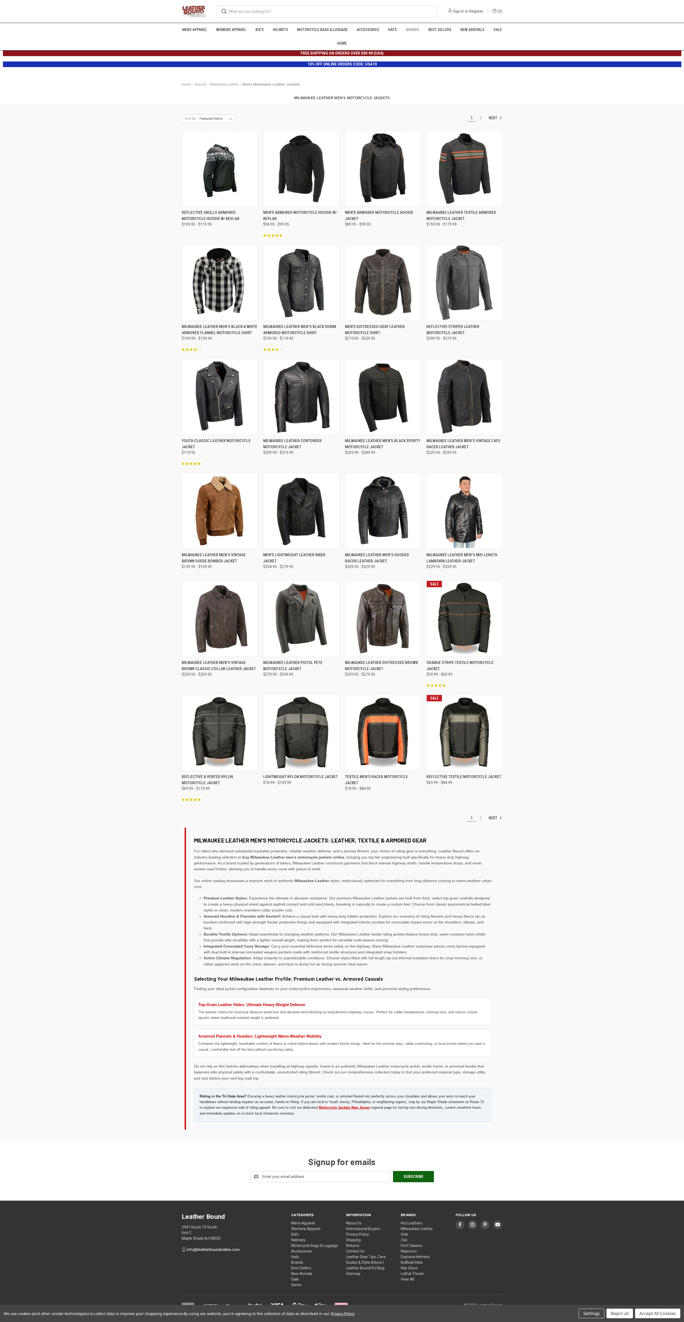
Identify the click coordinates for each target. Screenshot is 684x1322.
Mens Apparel (194, 30)
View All (407, 1279)
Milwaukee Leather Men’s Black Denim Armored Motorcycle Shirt (299, 329)
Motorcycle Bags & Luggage (322, 30)
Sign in (458, 11)
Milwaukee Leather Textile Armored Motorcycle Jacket (461, 215)
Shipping (353, 1240)
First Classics (411, 1245)
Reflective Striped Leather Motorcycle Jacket (452, 329)
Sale (497, 30)
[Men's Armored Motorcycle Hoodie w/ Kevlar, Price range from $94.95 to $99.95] (301, 169)
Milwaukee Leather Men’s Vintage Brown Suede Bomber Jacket (214, 557)
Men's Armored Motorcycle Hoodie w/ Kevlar (300, 215)
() (499, 11)
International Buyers (363, 1229)
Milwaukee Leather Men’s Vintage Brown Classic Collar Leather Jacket (219, 665)
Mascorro (409, 1251)
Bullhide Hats (412, 1262)
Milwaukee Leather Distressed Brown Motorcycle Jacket (381, 665)
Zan (404, 1240)
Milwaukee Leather (417, 1229)
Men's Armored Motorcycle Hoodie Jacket (379, 215)
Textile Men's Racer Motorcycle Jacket (376, 779)
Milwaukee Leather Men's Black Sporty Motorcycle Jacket (382, 443)
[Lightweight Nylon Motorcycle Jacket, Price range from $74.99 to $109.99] (301, 733)
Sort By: (191, 119)
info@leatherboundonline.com (213, 1249)
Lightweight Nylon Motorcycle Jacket (300, 776)
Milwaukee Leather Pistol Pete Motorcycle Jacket (292, 665)
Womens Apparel (231, 30)
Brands (412, 30)
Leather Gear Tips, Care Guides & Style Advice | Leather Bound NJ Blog (366, 1262)
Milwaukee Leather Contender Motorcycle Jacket (292, 443)
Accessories (368, 30)
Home (342, 43)
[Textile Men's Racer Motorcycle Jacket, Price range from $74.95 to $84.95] (383, 733)
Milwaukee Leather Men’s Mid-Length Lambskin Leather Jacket (462, 557)
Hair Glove (409, 1268)
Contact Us (355, 1251)
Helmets (280, 30)
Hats (392, 30)
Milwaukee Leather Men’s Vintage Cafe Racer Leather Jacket (463, 443)
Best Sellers (439, 30)
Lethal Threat (412, 1273)
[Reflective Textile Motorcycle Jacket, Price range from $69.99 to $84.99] (464, 733)
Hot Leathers (411, 1223)
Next (493, 118)
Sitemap (353, 1273)
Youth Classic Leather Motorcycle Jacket (216, 443)
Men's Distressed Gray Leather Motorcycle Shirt (375, 329)
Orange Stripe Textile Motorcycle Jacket (459, 665)
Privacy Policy (357, 1234)
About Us (354, 1223)
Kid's (259, 30)
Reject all (620, 1313)
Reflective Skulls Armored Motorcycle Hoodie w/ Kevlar (210, 215)
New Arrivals (472, 30)
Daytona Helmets (415, 1257)
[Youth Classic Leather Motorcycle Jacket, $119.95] (219, 397)
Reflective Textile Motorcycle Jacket (463, 776)
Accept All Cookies (657, 1313)
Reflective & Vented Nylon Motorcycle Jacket (207, 779)
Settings (591, 1313)
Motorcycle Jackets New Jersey (344, 1107)
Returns (352, 1245)
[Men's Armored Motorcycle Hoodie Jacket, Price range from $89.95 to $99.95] (383, 169)
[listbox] (217, 119)
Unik (404, 1234)
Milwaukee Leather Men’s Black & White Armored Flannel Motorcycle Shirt (219, 329)
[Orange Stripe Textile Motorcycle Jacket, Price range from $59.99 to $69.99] (464, 619)
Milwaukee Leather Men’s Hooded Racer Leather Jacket (377, 557)
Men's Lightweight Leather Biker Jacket (294, 557)
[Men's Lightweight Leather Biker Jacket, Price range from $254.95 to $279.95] (301, 511)
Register (476, 11)
